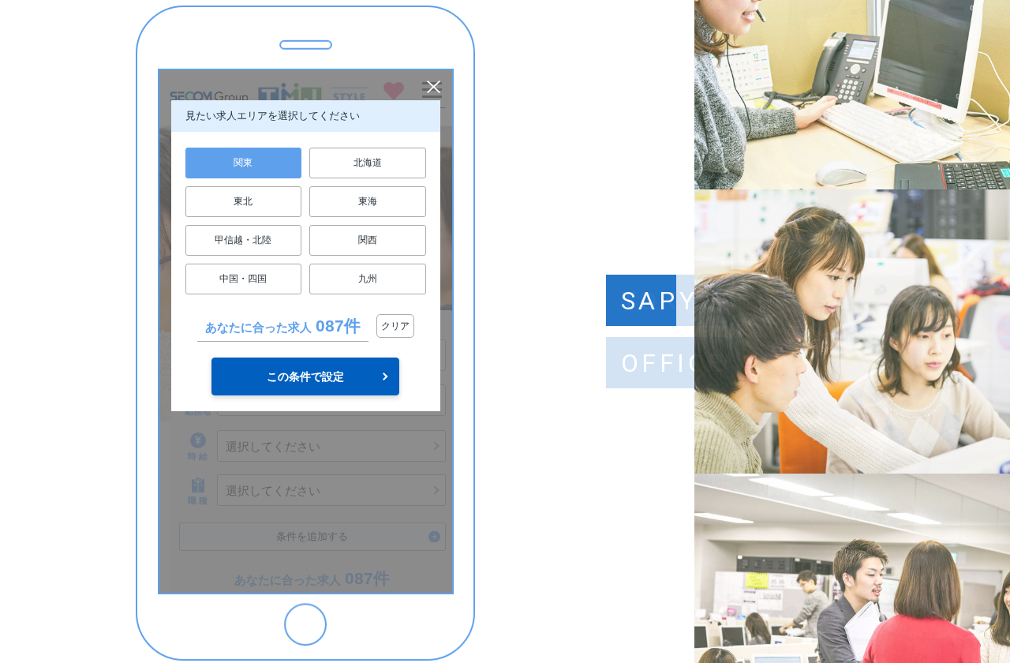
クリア (395, 326)
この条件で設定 (305, 376)
